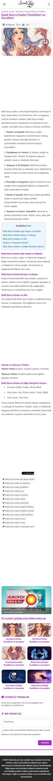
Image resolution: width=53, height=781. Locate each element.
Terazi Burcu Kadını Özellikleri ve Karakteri (14, 663)
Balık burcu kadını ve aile (15, 522)
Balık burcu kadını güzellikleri (16, 487)
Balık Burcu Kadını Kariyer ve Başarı (19, 235)
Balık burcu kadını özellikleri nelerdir (19, 510)
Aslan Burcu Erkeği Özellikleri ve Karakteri (39, 687)
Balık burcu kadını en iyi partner (17, 483)
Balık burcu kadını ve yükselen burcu (19, 526)
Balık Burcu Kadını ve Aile (15, 238)
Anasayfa (4, 11)
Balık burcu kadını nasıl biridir (17, 503)
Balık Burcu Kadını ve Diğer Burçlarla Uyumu (23, 246)
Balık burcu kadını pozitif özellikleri (19, 514)
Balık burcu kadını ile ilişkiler (16, 495)
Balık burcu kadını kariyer (15, 499)
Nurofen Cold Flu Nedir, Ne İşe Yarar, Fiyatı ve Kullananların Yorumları (21, 611)
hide (29, 226)
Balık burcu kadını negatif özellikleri (19, 507)
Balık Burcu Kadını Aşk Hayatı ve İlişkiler (22, 231)
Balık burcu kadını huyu (14, 491)
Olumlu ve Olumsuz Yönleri (15, 242)
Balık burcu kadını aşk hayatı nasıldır (19, 479)
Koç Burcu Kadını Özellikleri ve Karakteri (14, 640)
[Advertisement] (26, 83)
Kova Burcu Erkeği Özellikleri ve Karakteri (14, 687)
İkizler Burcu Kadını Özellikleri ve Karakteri (39, 663)
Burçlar (12, 11)
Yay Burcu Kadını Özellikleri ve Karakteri (39, 640)
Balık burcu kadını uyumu (15, 518)
